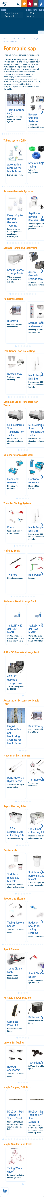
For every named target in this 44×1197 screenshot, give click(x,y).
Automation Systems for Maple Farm (21, 702)
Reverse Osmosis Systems (18, 191)
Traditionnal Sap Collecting (19, 351)
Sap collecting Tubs (15, 806)
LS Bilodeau (8, 39)
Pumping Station (13, 298)
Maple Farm (17, 39)
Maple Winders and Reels (18, 1144)
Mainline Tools (12, 550)
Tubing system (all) (15, 140)
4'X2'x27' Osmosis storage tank (21, 652)
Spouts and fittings (14, 898)
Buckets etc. (11, 850)
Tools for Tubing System (17, 503)
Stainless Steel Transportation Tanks (21, 403)
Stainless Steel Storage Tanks (21, 601)
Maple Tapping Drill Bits (17, 1087)
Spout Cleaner (12, 949)
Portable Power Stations (17, 997)
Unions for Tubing (14, 1042)
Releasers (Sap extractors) (19, 455)
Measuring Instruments (17, 755)
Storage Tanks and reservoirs (20, 248)
